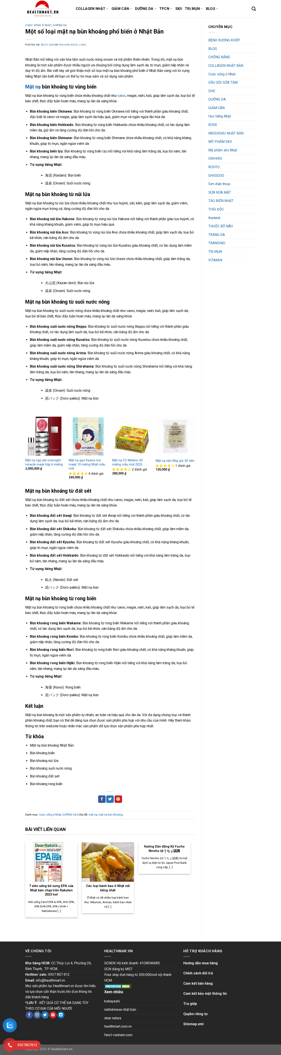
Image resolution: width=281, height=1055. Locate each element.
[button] (78, 474)
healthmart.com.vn (118, 1026)
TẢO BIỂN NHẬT (220, 201)
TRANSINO (216, 243)
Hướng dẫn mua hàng (200, 963)
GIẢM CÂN (216, 108)
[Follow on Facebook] (29, 1015)
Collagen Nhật (90, 9)
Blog (210, 9)
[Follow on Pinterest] (53, 1015)
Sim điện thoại (219, 184)
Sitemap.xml (193, 1024)
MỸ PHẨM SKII (220, 142)
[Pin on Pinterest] (118, 799)
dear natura (112, 1018)
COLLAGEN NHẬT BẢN (225, 66)
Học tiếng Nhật (219, 116)
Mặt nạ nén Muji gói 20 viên (175, 461)
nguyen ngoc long (72, 44)
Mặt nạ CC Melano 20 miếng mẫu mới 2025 (127, 462)
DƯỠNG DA (60, 25)
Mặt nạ (33, 87)
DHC (211, 91)
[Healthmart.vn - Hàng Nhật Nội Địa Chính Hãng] (47, 9)
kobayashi (112, 1001)
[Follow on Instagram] (37, 1015)
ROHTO (214, 167)
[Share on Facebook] (102, 799)
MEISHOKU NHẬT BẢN (225, 133)
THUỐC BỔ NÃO (220, 226)
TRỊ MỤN (215, 252)
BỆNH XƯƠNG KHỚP (224, 40)
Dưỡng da (144, 9)
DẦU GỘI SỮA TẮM (223, 82)
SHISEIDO (216, 175)
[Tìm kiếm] (254, 8)
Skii (178, 9)
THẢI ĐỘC (216, 209)
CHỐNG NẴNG (219, 57)
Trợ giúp (190, 1004)
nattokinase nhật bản (120, 1009)
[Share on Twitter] (110, 799)
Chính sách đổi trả (198, 973)
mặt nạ (93, 814)
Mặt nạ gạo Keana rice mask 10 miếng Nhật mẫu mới (87, 464)
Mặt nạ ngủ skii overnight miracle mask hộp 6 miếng (44, 462)
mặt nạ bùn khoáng (111, 814)
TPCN (164, 9)
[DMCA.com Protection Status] (117, 986)
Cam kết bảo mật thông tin (205, 993)
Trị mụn (192, 9)
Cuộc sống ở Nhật (38, 25)
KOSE (212, 125)
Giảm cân (120, 9)
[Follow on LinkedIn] (61, 1015)
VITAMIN (215, 260)
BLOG (212, 49)
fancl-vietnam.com (118, 1035)
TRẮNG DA (216, 235)
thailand (214, 218)
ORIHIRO (215, 158)
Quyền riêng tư (195, 1014)
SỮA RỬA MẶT (219, 192)
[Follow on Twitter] (45, 1015)
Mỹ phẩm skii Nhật (222, 150)
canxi (122, 96)
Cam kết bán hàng (198, 983)
